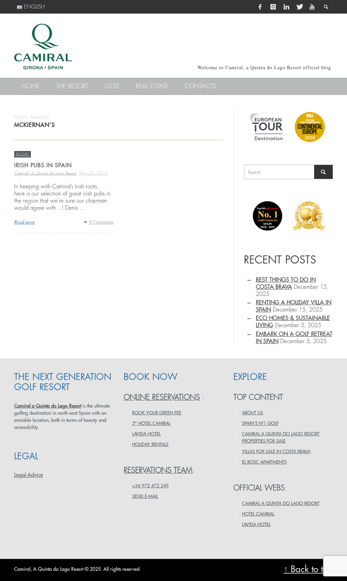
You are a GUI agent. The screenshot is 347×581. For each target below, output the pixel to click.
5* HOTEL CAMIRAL (151, 423)
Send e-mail (145, 496)
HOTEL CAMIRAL (258, 514)
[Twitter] (299, 7)
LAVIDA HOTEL (146, 434)
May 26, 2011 (93, 173)
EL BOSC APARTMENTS (264, 462)
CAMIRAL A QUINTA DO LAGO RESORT (281, 503)
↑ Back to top (308, 569)
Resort (22, 153)
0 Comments (101, 222)
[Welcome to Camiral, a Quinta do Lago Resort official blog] (43, 46)
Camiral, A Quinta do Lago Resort (45, 173)
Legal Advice (28, 475)
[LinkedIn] (286, 7)
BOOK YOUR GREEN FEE (156, 413)
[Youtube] (312, 7)
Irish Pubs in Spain (43, 165)
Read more (24, 222)
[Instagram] (273, 7)
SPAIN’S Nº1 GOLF (260, 423)
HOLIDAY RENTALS (150, 444)
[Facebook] (260, 7)
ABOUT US (252, 413)
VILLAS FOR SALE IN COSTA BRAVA (276, 451)
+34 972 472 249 (150, 486)
